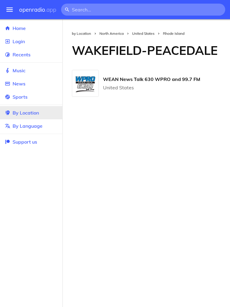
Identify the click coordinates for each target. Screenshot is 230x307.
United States (143, 33)
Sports (20, 97)
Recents (22, 55)
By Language (28, 126)
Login (19, 41)
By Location (26, 113)
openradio (37, 9)
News (19, 84)
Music (19, 70)
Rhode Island (173, 33)
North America (111, 33)
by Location (81, 33)
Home (19, 28)
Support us (25, 142)
